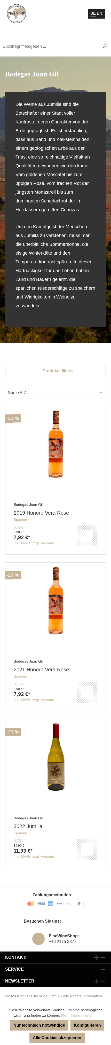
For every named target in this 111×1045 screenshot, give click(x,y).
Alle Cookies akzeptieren (57, 1037)
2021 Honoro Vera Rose (41, 669)
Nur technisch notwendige (39, 1025)
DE (93, 13)
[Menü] (100, 33)
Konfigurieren (87, 1025)
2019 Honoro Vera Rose (41, 513)
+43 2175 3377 (62, 941)
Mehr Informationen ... (79, 1015)
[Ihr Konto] (76, 33)
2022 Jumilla (28, 826)
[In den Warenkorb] (87, 535)
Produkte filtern (57, 371)
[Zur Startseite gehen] (16, 13)
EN (99, 13)
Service (14, 969)
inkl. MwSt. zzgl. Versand (34, 543)
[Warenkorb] (89, 33)
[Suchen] (105, 46)
